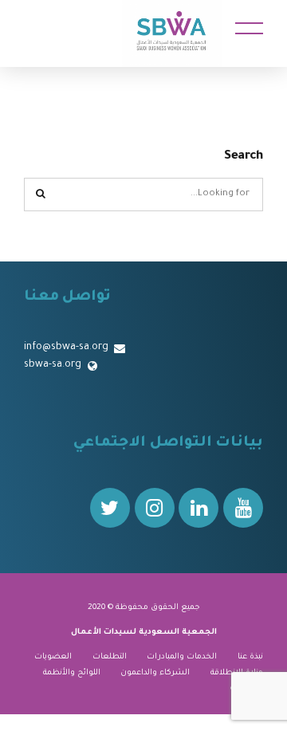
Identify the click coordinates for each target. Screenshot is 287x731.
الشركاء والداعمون (155, 673)
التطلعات (109, 657)
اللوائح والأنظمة (71, 673)
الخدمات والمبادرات (182, 657)
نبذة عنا (250, 657)
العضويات (53, 657)
